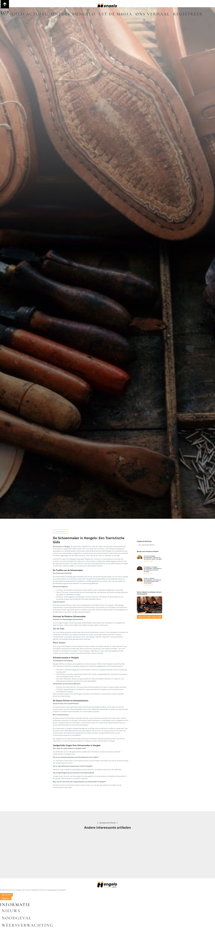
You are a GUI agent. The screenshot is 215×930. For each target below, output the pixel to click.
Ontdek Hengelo (73, 14)
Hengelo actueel (25, 14)
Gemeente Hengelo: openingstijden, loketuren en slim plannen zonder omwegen (153, 557)
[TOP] (5, 4)
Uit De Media (115, 14)
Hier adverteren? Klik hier (146, 545)
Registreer (188, 14)
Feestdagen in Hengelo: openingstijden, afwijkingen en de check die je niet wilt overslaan (153, 569)
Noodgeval (17, 918)
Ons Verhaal (153, 14)
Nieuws (11, 910)
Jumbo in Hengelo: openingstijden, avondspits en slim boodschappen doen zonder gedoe (152, 581)
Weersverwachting (27, 925)
